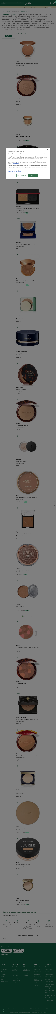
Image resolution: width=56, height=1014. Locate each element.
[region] (28, 163)
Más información (16, 163)
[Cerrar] (47, 149)
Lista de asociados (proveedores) (14, 171)
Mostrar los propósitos (21, 175)
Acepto (32, 175)
